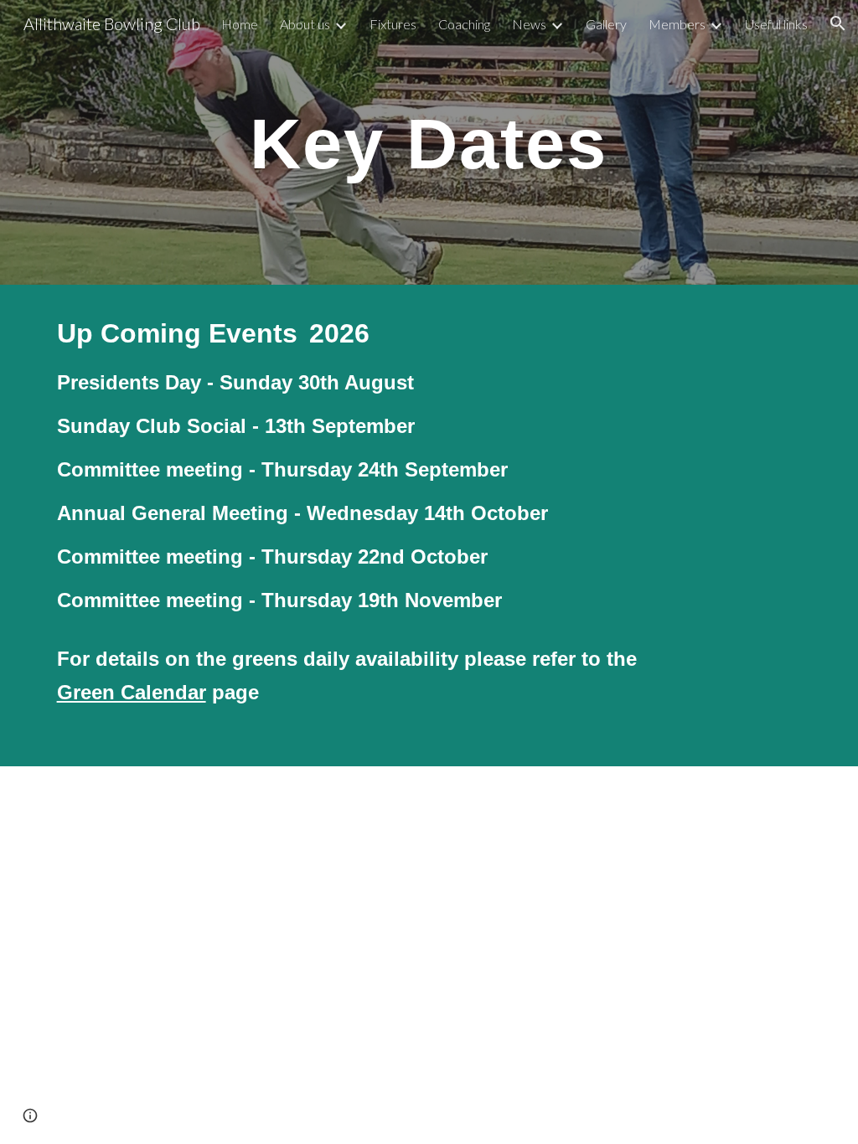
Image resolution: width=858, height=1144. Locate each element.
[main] (428, 142)
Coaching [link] (464, 24)
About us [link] (305, 24)
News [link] (529, 24)
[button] (838, 23)
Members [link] (677, 24)
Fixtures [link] (393, 24)
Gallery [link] (606, 24)
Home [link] (239, 24)
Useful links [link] (776, 24)
